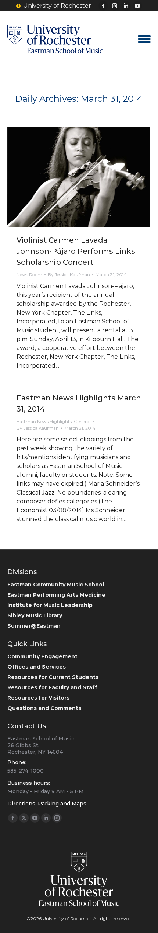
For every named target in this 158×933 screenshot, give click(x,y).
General (82, 421)
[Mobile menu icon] (144, 39)
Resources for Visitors (38, 697)
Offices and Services (36, 666)
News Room (29, 274)
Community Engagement (42, 656)
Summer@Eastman (34, 625)
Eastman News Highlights (44, 421)
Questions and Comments (44, 708)
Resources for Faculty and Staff (52, 687)
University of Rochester (57, 5)
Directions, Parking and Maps (46, 803)
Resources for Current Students (52, 677)
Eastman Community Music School (55, 584)
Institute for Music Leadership (50, 605)
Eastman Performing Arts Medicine (56, 595)
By (69, 274)
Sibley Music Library (34, 615)
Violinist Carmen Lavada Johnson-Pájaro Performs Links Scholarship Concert (76, 251)
